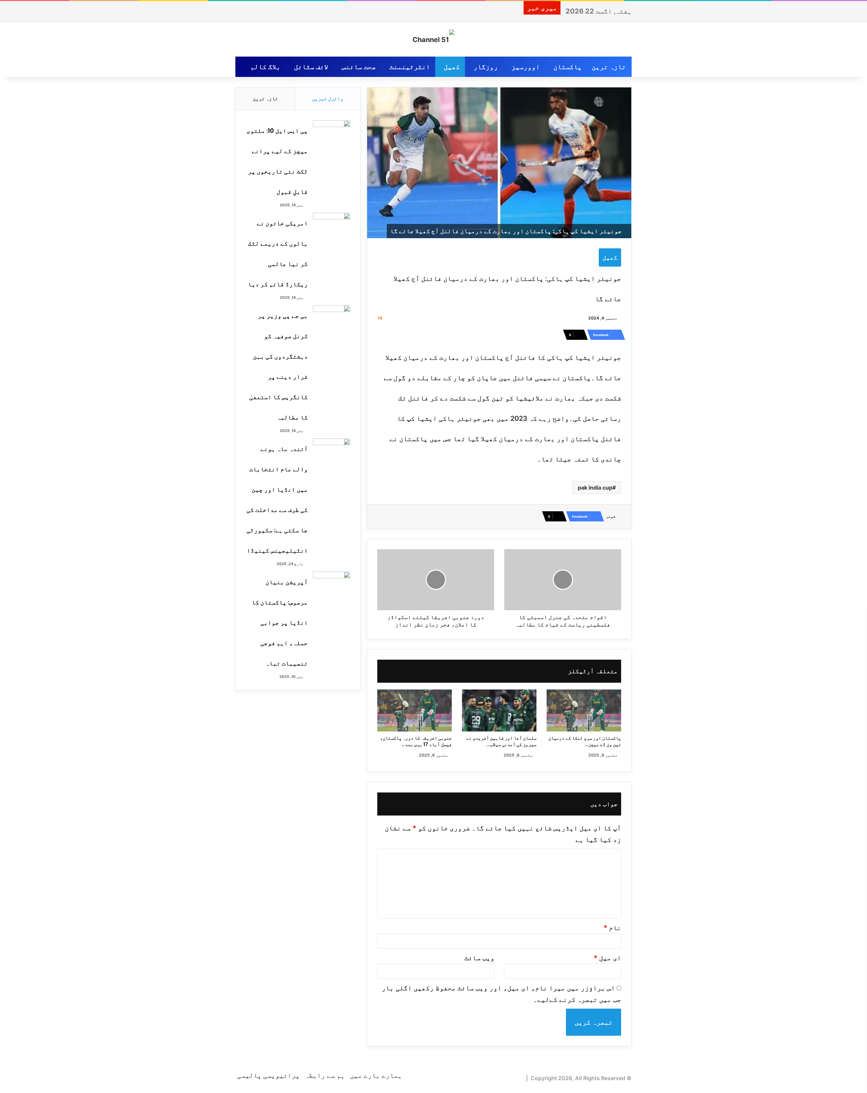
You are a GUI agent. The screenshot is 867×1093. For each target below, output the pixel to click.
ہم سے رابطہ (325, 1075)
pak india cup (595, 487)
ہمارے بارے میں (376, 1075)
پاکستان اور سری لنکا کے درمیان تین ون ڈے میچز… (584, 741)
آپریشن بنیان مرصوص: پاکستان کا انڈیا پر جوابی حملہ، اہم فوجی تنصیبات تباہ (280, 622)
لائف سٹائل (311, 67)
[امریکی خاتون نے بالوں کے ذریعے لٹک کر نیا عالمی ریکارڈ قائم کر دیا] (331, 225)
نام (612, 928)
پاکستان (567, 67)
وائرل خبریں (327, 98)
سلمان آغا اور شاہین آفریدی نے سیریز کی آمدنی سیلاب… (501, 741)
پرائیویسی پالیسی (268, 1075)
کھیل (452, 67)
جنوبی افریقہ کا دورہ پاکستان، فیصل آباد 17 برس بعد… (416, 741)
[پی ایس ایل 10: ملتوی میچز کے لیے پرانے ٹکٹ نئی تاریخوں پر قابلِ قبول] (331, 133)
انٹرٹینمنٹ (409, 67)
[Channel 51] (433, 39)
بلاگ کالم (265, 67)
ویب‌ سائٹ (479, 958)
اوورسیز (525, 67)
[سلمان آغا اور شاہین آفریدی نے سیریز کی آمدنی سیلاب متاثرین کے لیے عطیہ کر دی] (499, 710)
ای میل (607, 958)
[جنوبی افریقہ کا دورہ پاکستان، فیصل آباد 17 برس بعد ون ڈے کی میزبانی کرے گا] (414, 710)
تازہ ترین (609, 67)
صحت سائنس (359, 67)
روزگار (485, 67)
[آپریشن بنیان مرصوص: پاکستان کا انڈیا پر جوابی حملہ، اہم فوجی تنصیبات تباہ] (331, 584)
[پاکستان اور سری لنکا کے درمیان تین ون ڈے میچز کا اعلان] (584, 710)
